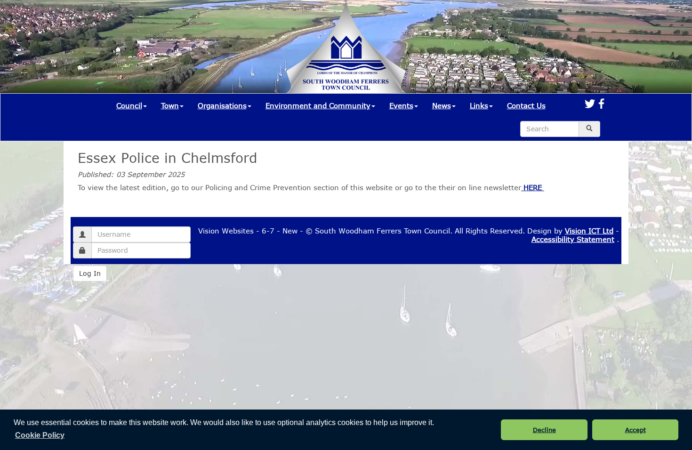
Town (170, 105)
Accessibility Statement (572, 239)
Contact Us (526, 105)
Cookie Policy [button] (39, 435)
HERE (532, 187)
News (441, 105)
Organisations (222, 105)
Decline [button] (544, 430)
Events (401, 105)
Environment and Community (318, 105)
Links (479, 105)
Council (129, 105)
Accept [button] (635, 430)
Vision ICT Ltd (589, 230)
